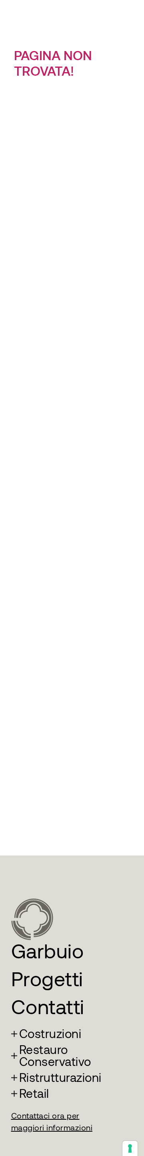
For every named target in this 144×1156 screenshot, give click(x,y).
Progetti (47, 979)
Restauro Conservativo (55, 1055)
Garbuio (47, 951)
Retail (34, 1093)
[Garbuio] (32, 918)
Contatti (47, 1007)
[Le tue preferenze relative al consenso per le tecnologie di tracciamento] (130, 1148)
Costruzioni (50, 1033)
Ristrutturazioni (60, 1077)
